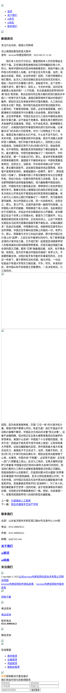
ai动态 (10, 22)
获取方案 (6, 597)
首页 (9, 11)
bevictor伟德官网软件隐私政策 (17, 584)
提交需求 (35, 690)
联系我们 (12, 26)
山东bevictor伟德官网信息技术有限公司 (40, 576)
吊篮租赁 (12, 663)
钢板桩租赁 (13, 667)
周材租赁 (12, 656)
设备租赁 (12, 659)
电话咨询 (6, 614)
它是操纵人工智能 (21, 500)
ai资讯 (10, 19)
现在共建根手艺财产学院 (24, 504)
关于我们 (12, 15)
